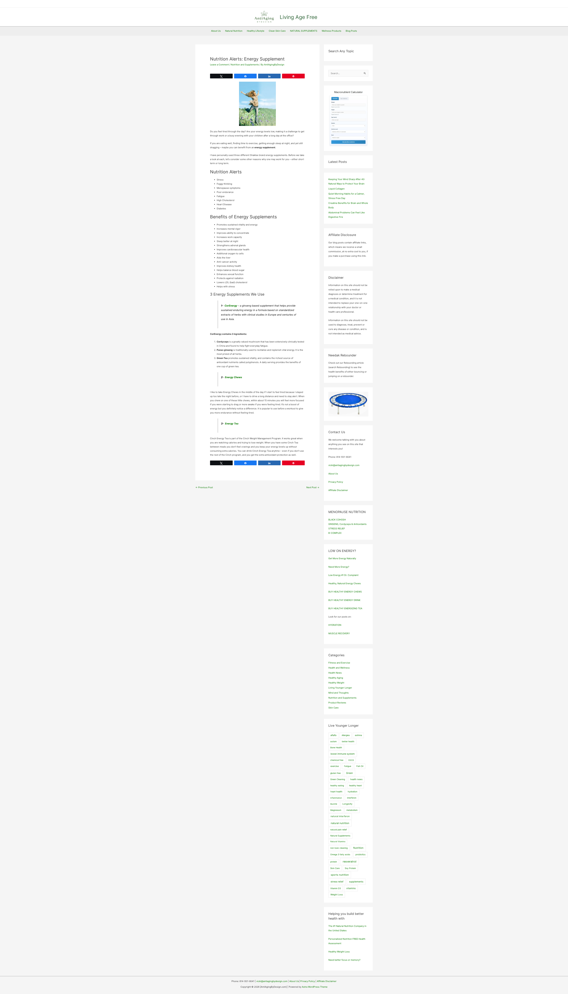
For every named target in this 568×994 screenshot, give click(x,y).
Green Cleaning (337, 779)
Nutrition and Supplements (245, 64)
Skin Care (333, 707)
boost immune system (343, 753)
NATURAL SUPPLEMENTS (303, 30)
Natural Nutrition (233, 30)
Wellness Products (331, 30)
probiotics (360, 854)
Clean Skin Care (277, 30)
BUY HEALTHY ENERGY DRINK (344, 600)
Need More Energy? (338, 566)
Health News (335, 672)
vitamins (351, 888)
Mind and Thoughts (338, 692)
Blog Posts (351, 30)
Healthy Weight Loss (339, 951)
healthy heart (355, 785)
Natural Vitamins (337, 841)
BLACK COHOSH (337, 519)
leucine (333, 804)
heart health (336, 791)
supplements (356, 881)
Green (349, 773)
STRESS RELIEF (336, 528)
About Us (216, 30)
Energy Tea (231, 423)
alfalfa (333, 735)
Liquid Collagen (336, 188)
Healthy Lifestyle (255, 30)
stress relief (337, 881)
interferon (351, 798)
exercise (334, 766)
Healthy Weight (336, 682)
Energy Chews (233, 377)
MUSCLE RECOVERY (339, 633)
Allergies (346, 735)
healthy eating (337, 785)
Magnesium (335, 810)
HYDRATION (334, 625)
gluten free (335, 773)
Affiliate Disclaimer (338, 490)
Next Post (312, 487)
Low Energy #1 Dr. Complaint (343, 575)
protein (333, 862)
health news (356, 779)
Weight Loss (336, 894)
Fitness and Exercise (339, 662)
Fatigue (347, 766)
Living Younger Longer (340, 687)
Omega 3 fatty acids (340, 854)
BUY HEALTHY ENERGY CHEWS (345, 591)
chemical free (336, 760)
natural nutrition (340, 823)
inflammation (336, 798)
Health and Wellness (339, 667)
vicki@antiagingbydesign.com (343, 465)
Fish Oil (359, 766)
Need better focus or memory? (344, 959)
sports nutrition (340, 874)
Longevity (347, 804)
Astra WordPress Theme (314, 986)
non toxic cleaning (339, 848)
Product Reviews (337, 702)
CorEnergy (231, 305)
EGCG (351, 760)
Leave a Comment (219, 64)
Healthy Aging (335, 677)
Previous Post (204, 487)
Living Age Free (298, 17)
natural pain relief (338, 829)
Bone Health (336, 747)
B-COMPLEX (335, 533)
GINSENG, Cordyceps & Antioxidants (347, 524)
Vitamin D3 (335, 888)
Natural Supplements (340, 836)
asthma (358, 735)
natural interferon (340, 816)
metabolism (352, 810)
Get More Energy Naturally (342, 558)
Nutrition (358, 847)
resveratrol (349, 861)
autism (333, 741)
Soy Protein (350, 868)
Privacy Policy (335, 482)
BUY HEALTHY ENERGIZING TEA (345, 608)
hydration (352, 791)
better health (348, 741)
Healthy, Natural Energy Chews (344, 583)
